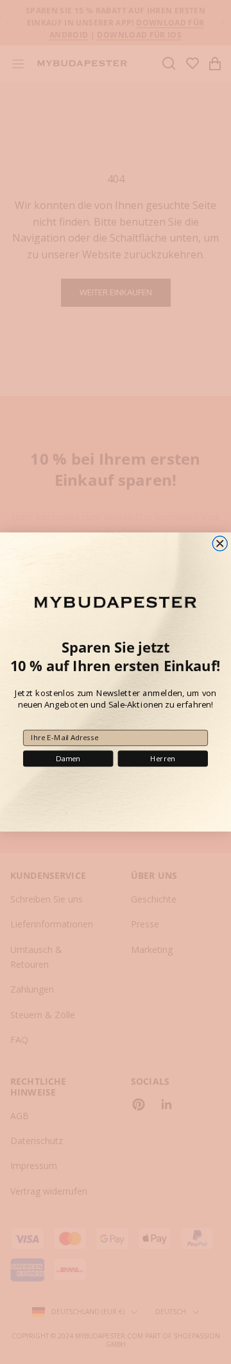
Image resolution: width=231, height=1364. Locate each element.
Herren (162, 759)
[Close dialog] (219, 543)
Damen (68, 759)
